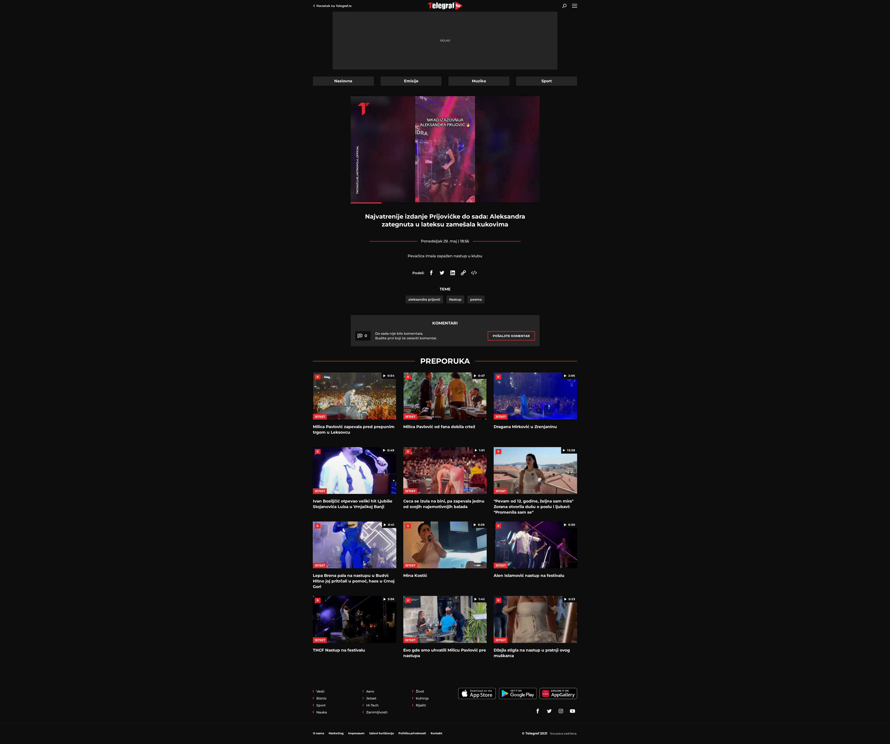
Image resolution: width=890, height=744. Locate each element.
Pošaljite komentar (511, 336)
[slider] (445, 202)
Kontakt (436, 733)
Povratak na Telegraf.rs (334, 6)
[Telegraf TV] (572, 711)
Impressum (356, 733)
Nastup (455, 299)
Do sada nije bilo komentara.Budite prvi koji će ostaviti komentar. (406, 335)
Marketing (336, 733)
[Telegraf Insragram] (561, 711)
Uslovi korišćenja (381, 733)
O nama (318, 733)
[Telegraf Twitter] (549, 711)
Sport (546, 81)
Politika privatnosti (412, 733)
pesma (476, 299)
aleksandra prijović (424, 299)
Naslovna (343, 81)
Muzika (479, 81)
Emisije (411, 81)
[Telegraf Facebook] (537, 711)
